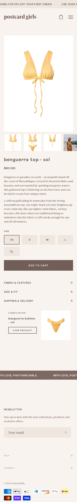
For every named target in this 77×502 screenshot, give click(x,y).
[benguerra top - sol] (13, 142)
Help (7, 455)
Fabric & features (17, 282)
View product (22, 330)
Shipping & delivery (18, 300)
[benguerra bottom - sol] (56, 325)
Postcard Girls (18, 483)
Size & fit (11, 291)
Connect (9, 468)
